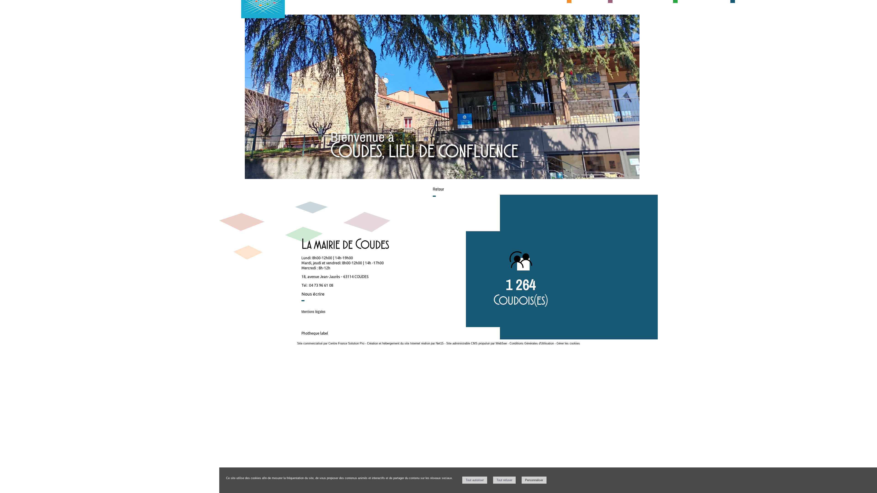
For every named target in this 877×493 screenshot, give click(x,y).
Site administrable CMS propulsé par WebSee (476, 343)
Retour (438, 189)
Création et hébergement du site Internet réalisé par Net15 (405, 343)
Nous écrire (313, 293)
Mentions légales (313, 311)
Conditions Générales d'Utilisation (532, 343)
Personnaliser (534, 480)
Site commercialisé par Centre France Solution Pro (330, 343)
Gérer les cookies (568, 343)
